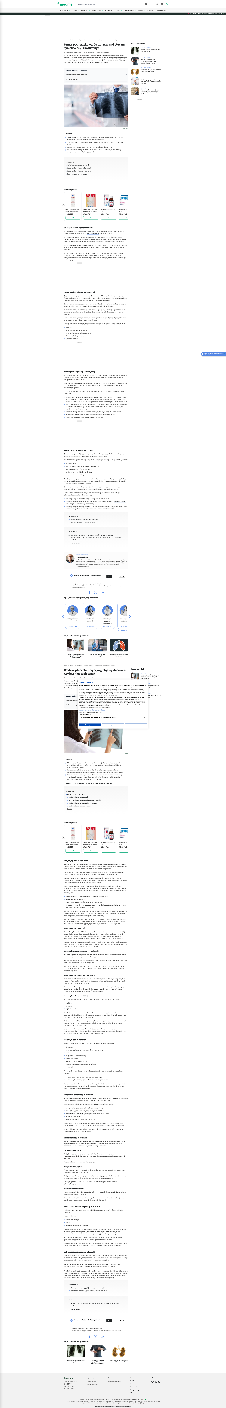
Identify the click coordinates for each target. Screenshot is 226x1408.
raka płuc (109, 932)
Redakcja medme (104, 678)
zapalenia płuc (71, 1009)
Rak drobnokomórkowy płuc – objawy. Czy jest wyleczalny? (89, 1291)
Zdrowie (74, 10)
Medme (65, 40)
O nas (131, 1378)
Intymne (141, 10)
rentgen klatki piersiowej (74, 1114)
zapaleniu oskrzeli (120, 502)
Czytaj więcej (75, 543)
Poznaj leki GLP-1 (162, 10)
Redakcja (132, 1384)
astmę (84, 409)
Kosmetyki (108, 10)
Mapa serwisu (134, 1387)
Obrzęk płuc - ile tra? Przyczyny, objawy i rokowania (94, 783)
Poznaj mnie (72, 626)
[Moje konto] (167, 4)
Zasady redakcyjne (135, 1390)
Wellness (150, 10)
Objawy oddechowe (88, 40)
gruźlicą (73, 481)
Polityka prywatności (93, 1384)
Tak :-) (109, 576)
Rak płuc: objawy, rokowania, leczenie (83, 522)
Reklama (132, 1393)
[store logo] (64, 4)
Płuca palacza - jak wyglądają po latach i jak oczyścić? (88, 1288)
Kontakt (132, 1381)
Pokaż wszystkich (123, 630)
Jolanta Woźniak (105, 52)
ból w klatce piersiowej (73, 1050)
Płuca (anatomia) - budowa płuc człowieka (84, 520)
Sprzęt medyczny (129, 10)
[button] (89, 592)
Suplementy (84, 10)
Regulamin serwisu (92, 1381)
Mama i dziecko (96, 10)
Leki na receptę (63, 10)
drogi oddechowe (93, 234)
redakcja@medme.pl (114, 1381)
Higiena (118, 10)
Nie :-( (122, 576)
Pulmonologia (78, 40)
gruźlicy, (69, 1003)
